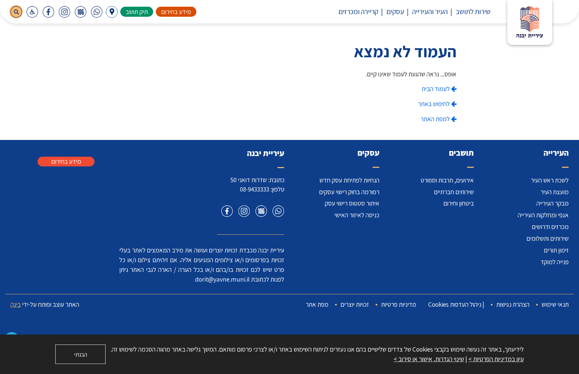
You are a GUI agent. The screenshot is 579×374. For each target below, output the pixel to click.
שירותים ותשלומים (547, 238)
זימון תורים (556, 250)
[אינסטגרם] (64, 11)
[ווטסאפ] (96, 11)
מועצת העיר (554, 192)
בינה (15, 304)
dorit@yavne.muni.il (222, 279)
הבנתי (80, 354)
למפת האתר (436, 119)
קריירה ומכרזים (358, 11)
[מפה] (112, 12)
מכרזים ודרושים (550, 226)
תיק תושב (137, 11)
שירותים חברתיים (454, 192)
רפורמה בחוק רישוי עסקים (349, 192)
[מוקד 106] (80, 11)
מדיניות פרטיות (398, 304)
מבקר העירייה (552, 203)
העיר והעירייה (430, 11)
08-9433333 (254, 189)
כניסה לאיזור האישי (356, 215)
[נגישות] (32, 11)
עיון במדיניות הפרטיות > (496, 359)
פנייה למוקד (554, 261)
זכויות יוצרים (354, 304)
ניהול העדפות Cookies (454, 304)
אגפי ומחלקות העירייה (543, 215)
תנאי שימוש (555, 304)
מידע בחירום (176, 11)
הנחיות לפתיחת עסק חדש (349, 180)
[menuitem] (469, 11)
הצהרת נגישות (512, 304)
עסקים (395, 11)
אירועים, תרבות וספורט (447, 180)
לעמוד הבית (436, 88)
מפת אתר (317, 304)
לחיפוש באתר (434, 103)
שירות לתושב (473, 11)
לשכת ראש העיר (550, 180)
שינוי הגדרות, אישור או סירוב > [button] (429, 359)
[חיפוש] (16, 11)
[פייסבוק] (48, 11)
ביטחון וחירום (458, 203)
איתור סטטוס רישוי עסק (352, 203)
